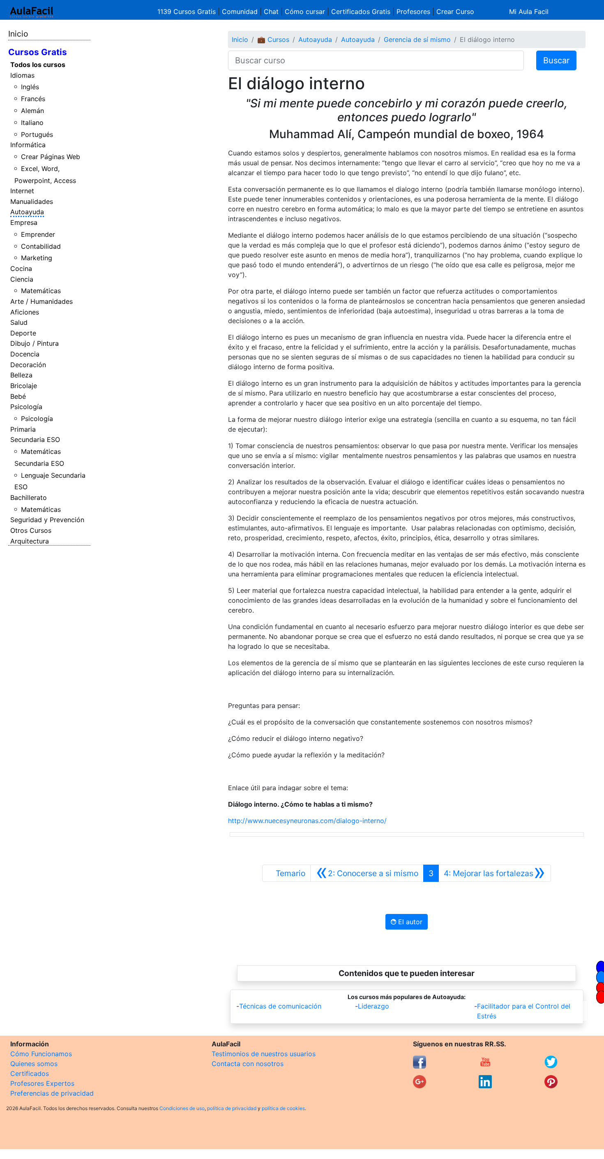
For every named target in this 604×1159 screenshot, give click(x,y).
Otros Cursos (30, 530)
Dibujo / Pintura (34, 343)
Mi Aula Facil (529, 11)
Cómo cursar (305, 11)
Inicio (18, 34)
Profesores (413, 11)
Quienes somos (34, 1064)
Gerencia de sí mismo (417, 39)
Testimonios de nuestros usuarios (264, 1054)
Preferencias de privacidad (52, 1093)
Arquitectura (29, 541)
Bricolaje (23, 386)
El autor (409, 922)
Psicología (26, 407)
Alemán (32, 110)
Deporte (23, 333)
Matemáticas (41, 291)
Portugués (37, 134)
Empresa (23, 222)
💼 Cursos (273, 39)
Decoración (28, 365)
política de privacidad (231, 1108)
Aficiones (24, 312)
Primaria (23, 429)
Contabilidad (41, 246)
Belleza (21, 375)
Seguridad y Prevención (47, 520)
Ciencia (21, 279)
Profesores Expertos (42, 1083)
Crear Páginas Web (50, 157)
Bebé (18, 396)
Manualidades (31, 201)
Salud (19, 322)
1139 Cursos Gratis (187, 11)
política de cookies (283, 1108)
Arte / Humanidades (41, 301)
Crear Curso (455, 11)
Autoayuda (27, 212)
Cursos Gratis (37, 52)
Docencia (24, 354)
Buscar (556, 60)
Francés (33, 99)
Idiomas (22, 75)
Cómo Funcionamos (41, 1054)
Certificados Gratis (360, 11)
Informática (28, 145)
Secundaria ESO (35, 439)
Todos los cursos (37, 64)
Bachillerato (28, 497)
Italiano (32, 122)
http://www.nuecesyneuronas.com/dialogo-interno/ (307, 821)
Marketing (36, 258)
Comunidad (240, 11)
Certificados (29, 1073)
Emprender (38, 234)
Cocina (21, 268)
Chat (271, 11)
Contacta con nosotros (248, 1064)
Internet (22, 191)
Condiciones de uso (182, 1108)
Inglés (30, 87)
